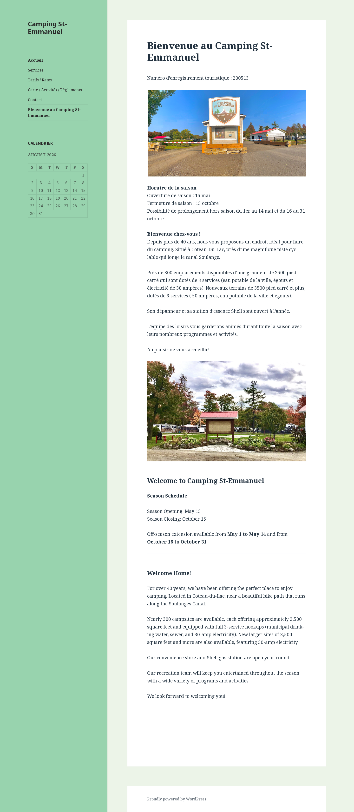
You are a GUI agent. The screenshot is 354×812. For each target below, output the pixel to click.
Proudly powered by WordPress (176, 799)
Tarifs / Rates (40, 80)
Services (35, 70)
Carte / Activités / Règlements (55, 89)
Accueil (35, 60)
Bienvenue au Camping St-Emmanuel (54, 112)
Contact (35, 99)
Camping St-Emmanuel (47, 27)
